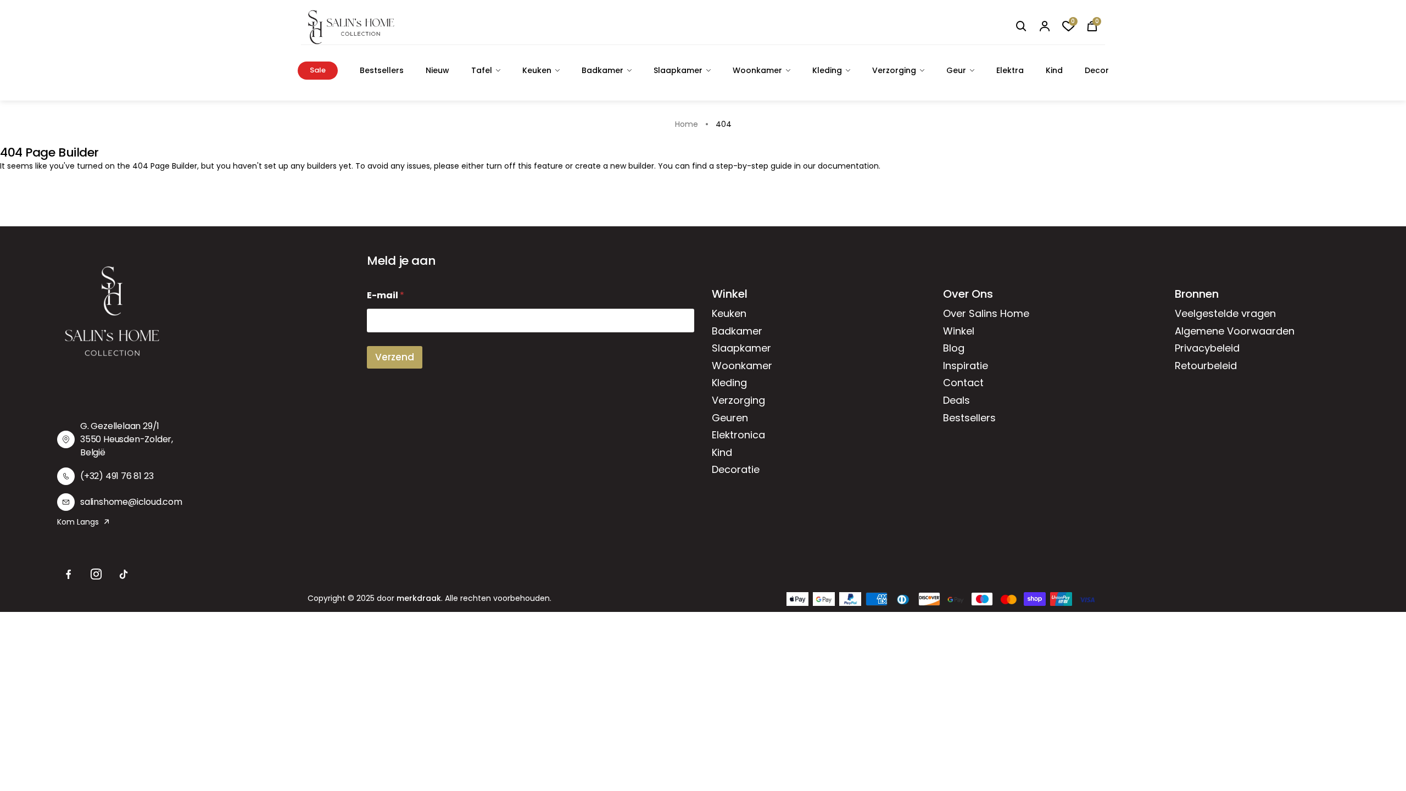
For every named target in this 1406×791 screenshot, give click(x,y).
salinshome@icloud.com (131, 501)
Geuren (730, 418)
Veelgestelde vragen (1225, 313)
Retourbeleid (1206, 365)
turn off (501, 165)
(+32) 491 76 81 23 (116, 476)
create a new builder (614, 165)
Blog (953, 348)
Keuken (536, 70)
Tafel (481, 70)
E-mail (385, 295)
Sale (318, 70)
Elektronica (738, 435)
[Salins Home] (351, 27)
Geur (956, 70)
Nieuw (437, 70)
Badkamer (602, 70)
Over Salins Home (986, 313)
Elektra (1010, 70)
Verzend (394, 357)
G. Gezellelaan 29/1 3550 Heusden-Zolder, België (126, 439)
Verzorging (894, 70)
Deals (956, 400)
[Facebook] (68, 574)
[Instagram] (96, 574)
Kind (1054, 70)
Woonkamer (757, 70)
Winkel (958, 331)
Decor (1097, 70)
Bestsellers (382, 70)
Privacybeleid (1207, 348)
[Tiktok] (123, 574)
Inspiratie (965, 365)
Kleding (827, 70)
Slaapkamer (678, 70)
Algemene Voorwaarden (1235, 331)
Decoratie (736, 469)
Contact (963, 382)
